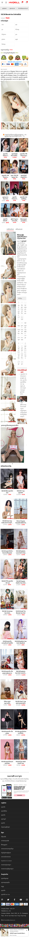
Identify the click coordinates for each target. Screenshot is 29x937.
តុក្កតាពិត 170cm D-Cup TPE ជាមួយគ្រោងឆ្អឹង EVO (14, 198)
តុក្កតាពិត (23, 73)
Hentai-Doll (15, 79)
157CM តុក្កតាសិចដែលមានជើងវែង (20, 732)
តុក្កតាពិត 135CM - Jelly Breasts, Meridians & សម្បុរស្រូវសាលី (5, 220)
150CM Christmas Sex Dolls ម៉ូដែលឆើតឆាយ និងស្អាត (7, 612)
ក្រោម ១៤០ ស (7, 71)
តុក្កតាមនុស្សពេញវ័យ (7, 79)
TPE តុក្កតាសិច (15, 77)
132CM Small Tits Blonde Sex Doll (21, 612)
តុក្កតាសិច (3, 73)
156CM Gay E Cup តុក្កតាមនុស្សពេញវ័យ (20, 702)
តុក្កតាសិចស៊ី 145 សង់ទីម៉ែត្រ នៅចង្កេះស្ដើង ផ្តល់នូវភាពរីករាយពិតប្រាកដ (14, 155)
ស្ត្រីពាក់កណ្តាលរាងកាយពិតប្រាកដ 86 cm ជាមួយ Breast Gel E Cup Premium (14, 220)
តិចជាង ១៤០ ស (19, 71)
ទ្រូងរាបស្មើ (25, 71)
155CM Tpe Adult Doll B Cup (21, 762)
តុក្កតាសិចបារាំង (22, 79)
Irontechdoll (9, 77)
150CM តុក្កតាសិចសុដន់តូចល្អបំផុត (7, 762)
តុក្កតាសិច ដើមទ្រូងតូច (8, 75)
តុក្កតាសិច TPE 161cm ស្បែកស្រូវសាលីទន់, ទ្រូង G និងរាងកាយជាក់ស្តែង (23, 155)
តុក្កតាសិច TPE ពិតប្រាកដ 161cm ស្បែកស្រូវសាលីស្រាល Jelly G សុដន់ (5, 176)
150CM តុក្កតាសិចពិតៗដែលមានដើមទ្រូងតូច (7, 552)
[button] (2, 445)
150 (20, 522)
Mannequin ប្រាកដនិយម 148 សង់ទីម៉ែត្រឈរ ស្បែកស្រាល (23, 220)
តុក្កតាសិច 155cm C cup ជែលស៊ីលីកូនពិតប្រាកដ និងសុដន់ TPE (5, 155)
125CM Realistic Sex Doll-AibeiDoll (21, 642)
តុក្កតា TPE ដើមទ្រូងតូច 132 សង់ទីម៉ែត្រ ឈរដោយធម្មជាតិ (14, 176)
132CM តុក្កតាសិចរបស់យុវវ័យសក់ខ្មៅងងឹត (7, 642)
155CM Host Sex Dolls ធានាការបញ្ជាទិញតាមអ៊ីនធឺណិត (7, 522)
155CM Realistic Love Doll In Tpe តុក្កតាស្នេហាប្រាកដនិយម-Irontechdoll (20, 552)
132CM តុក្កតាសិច (9, 73)
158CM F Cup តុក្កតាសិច (21, 491)
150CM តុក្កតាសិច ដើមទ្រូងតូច (7, 732)
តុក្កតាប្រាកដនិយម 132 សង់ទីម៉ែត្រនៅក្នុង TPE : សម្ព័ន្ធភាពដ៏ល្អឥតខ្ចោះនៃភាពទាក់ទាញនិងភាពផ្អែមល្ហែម (5, 198)
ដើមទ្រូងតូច (12, 71)
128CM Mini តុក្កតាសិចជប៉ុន (7, 491)
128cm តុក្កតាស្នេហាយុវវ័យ (7, 702)
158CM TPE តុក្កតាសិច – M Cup (7, 582)
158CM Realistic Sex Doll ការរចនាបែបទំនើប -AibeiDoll (20, 672)
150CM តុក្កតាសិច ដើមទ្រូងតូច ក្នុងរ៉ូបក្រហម (7, 672)
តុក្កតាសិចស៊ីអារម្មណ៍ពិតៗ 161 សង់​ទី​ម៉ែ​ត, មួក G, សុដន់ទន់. (23, 176)
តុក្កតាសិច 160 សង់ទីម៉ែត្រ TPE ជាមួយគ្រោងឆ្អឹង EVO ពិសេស (23, 198)
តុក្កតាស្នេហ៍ (24, 241)
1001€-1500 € (17, 73)
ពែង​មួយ (15, 75)
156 (20, 582)
